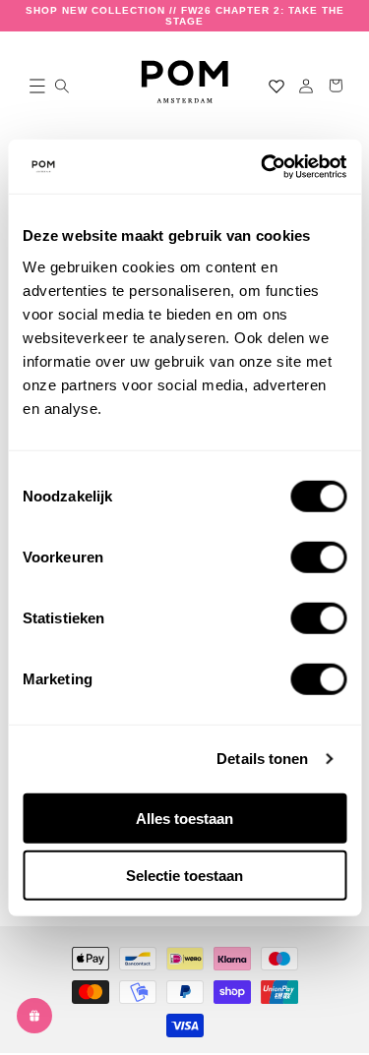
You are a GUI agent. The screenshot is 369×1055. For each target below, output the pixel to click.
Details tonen (262, 758)
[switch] (318, 556)
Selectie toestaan (184, 875)
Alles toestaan (184, 817)
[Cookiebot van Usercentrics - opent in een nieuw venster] (262, 166)
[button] (33, 85)
